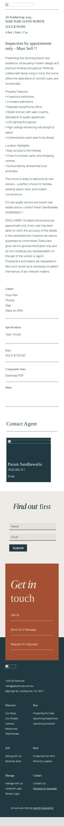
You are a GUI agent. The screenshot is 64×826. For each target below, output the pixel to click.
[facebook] (34, 795)
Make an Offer (14, 310)
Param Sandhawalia (25, 464)
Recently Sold (13, 761)
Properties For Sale (43, 713)
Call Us (15, 615)
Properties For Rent (44, 756)
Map (8, 305)
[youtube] (45, 795)
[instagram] (40, 795)
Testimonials (12, 734)
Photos (10, 300)
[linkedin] (51, 795)
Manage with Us (14, 783)
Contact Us (39, 783)
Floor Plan (12, 295)
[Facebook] (9, 400)
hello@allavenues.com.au (19, 686)
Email (11, 476)
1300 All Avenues (14, 681)
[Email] (20, 400)
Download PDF (14, 375)
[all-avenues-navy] (19, 4)
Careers (9, 724)
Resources (11, 729)
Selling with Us (13, 756)
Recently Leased (42, 761)
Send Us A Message (23, 629)
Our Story (10, 713)
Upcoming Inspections (45, 718)
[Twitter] (14, 400)
